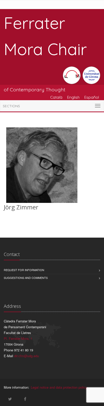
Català (56, 97)
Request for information (24, 270)
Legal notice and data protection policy (59, 387)
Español (91, 97)
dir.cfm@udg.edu (26, 355)
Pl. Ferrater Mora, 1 (18, 338)
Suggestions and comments (26, 278)
